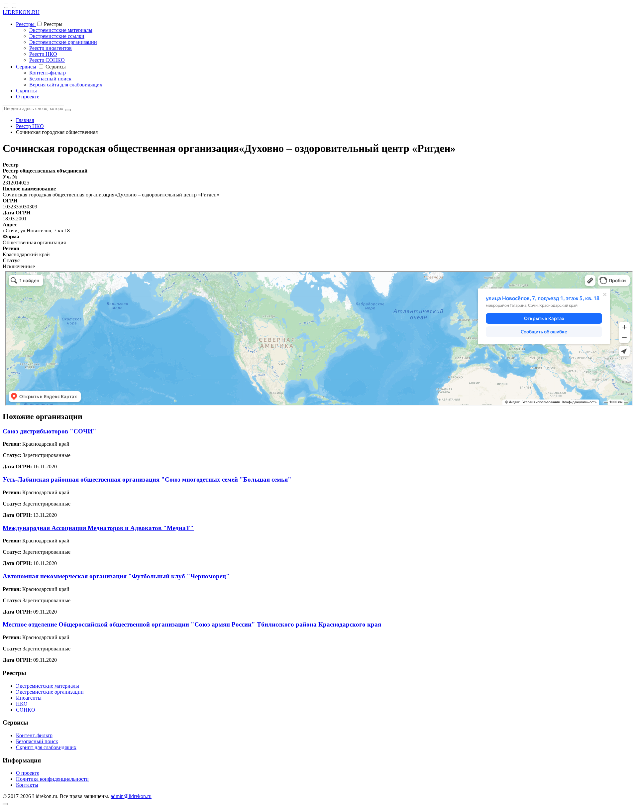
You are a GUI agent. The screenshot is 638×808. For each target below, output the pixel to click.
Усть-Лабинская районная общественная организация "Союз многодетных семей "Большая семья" (147, 479)
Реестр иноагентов (50, 48)
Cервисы (27, 66)
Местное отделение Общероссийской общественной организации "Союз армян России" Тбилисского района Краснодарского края (192, 624)
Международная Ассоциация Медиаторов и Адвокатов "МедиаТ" (98, 527)
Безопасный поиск (50, 78)
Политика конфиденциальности (52, 779)
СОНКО (25, 710)
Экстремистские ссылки (56, 36)
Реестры (26, 24)
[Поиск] (68, 110)
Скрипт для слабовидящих (46, 747)
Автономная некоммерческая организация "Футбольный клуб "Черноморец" (116, 576)
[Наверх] (5, 804)
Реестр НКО (43, 54)
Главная (25, 120)
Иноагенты (29, 698)
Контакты (27, 785)
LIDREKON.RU (21, 12)
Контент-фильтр (47, 72)
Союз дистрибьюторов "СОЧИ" (49, 431)
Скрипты (26, 90)
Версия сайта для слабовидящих (65, 84)
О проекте (27, 96)
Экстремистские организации (63, 42)
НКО (22, 704)
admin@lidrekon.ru (131, 796)
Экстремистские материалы (60, 30)
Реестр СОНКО (47, 60)
